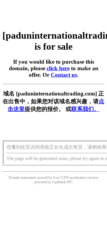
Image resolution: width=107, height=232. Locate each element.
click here (58, 68)
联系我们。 (85, 109)
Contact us (64, 75)
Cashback (59, 182)
